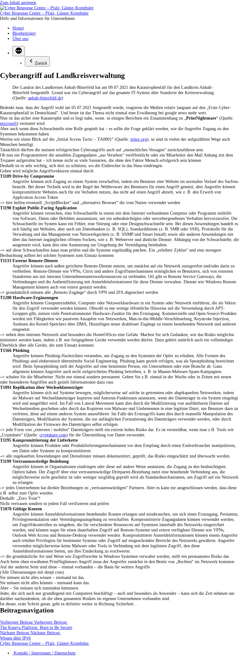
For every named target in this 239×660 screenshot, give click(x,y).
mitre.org (138, 139)
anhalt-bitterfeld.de (45, 97)
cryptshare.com (53, 434)
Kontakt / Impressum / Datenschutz (44, 652)
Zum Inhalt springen (18, 2)
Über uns (20, 38)
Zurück (41, 63)
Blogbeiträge (23, 33)
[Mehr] (18, 51)
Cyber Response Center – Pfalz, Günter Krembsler (44, 13)
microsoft (8, 123)
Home (17, 27)
